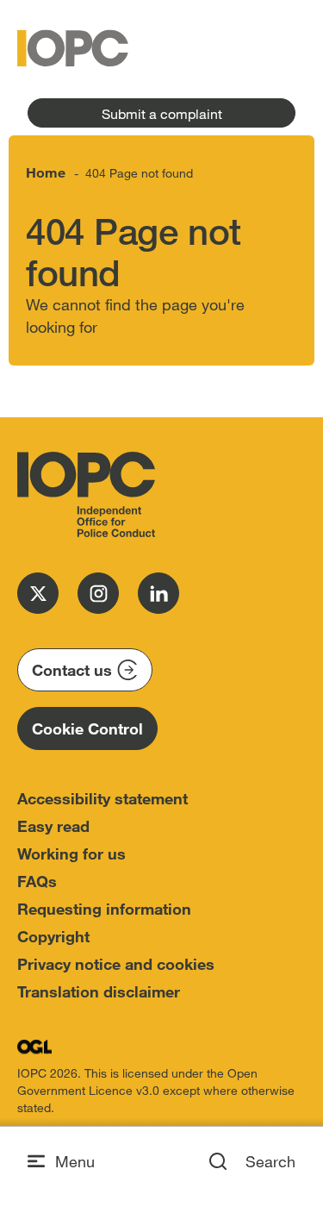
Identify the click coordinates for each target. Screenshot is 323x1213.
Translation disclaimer (98, 991)
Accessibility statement (102, 798)
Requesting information (104, 908)
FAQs (37, 881)
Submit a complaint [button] (162, 113)
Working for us (71, 853)
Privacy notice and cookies (115, 963)
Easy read (53, 825)
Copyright (53, 936)
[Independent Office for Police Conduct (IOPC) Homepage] (86, 495)
